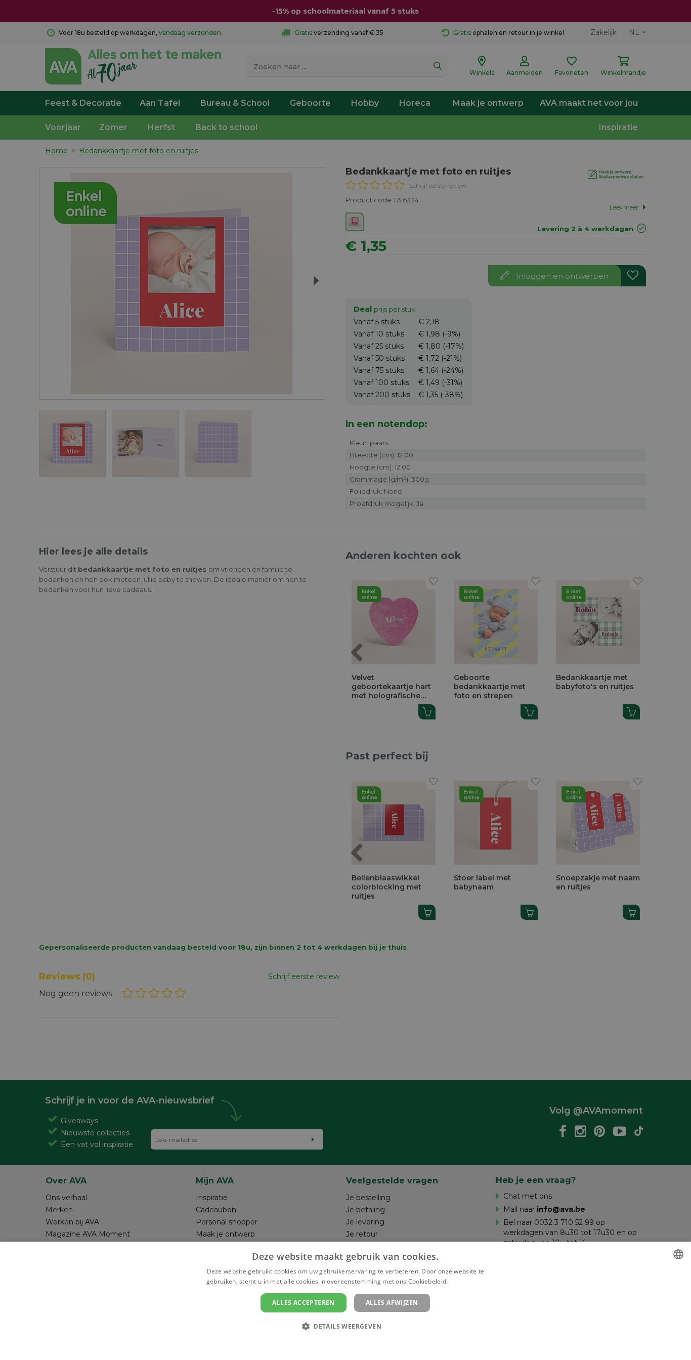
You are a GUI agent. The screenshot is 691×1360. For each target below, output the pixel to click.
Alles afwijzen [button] (392, 1302)
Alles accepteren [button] (303, 1302)
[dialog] (345, 1301)
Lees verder (467, 1281)
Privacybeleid (339, 1343)
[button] (345, 1326)
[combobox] (678, 1254)
